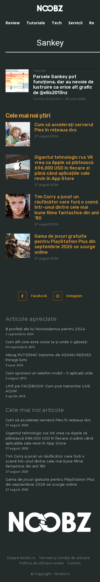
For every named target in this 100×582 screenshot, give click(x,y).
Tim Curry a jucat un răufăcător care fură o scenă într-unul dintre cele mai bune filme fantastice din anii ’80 (66, 207)
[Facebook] (22, 296)
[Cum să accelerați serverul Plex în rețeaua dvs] (18, 134)
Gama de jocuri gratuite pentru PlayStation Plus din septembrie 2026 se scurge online (65, 244)
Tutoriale (39, 71)
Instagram (74, 295)
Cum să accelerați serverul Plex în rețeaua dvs (63, 127)
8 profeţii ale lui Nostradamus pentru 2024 (45, 329)
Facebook (39, 295)
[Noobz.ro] (50, 8)
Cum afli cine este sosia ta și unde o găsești (46, 342)
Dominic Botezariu (47, 99)
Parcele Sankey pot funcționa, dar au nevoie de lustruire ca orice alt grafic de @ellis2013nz (63, 84)
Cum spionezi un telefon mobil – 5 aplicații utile (49, 373)
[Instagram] (57, 296)
